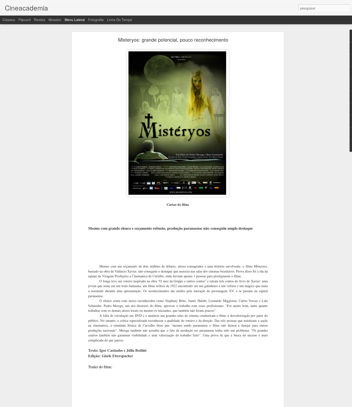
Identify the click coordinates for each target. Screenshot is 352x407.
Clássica (8, 19)
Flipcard (24, 19)
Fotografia (96, 19)
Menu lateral (75, 19)
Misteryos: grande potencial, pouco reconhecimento (173, 39)
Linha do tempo (119, 19)
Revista (39, 19)
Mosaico (55, 19)
